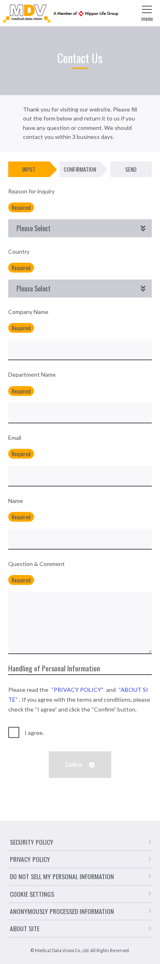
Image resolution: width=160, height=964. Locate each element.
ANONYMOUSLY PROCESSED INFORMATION (62, 911)
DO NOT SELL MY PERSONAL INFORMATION (62, 876)
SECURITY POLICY (31, 842)
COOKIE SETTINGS (32, 894)
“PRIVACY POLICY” (77, 689)
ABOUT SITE (24, 928)
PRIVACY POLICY (30, 859)
